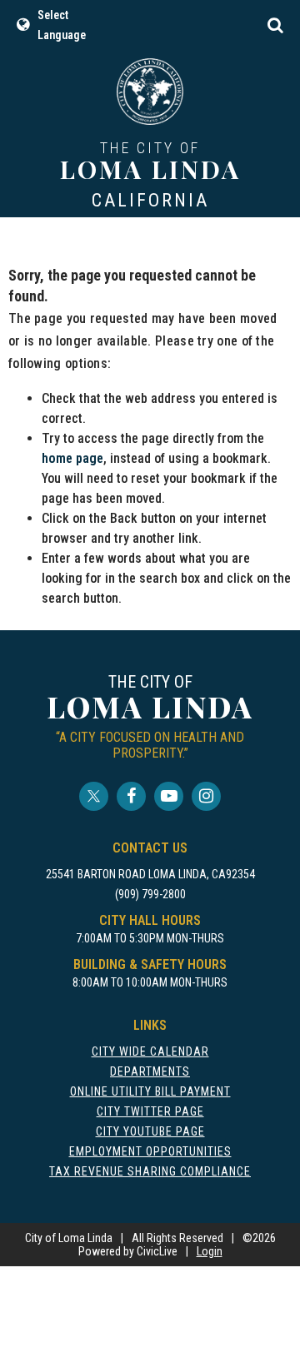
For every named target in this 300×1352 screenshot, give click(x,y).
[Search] (275, 25)
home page (72, 458)
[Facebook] (131, 796)
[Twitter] (93, 796)
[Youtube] (168, 796)
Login (209, 1251)
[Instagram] (206, 796)
